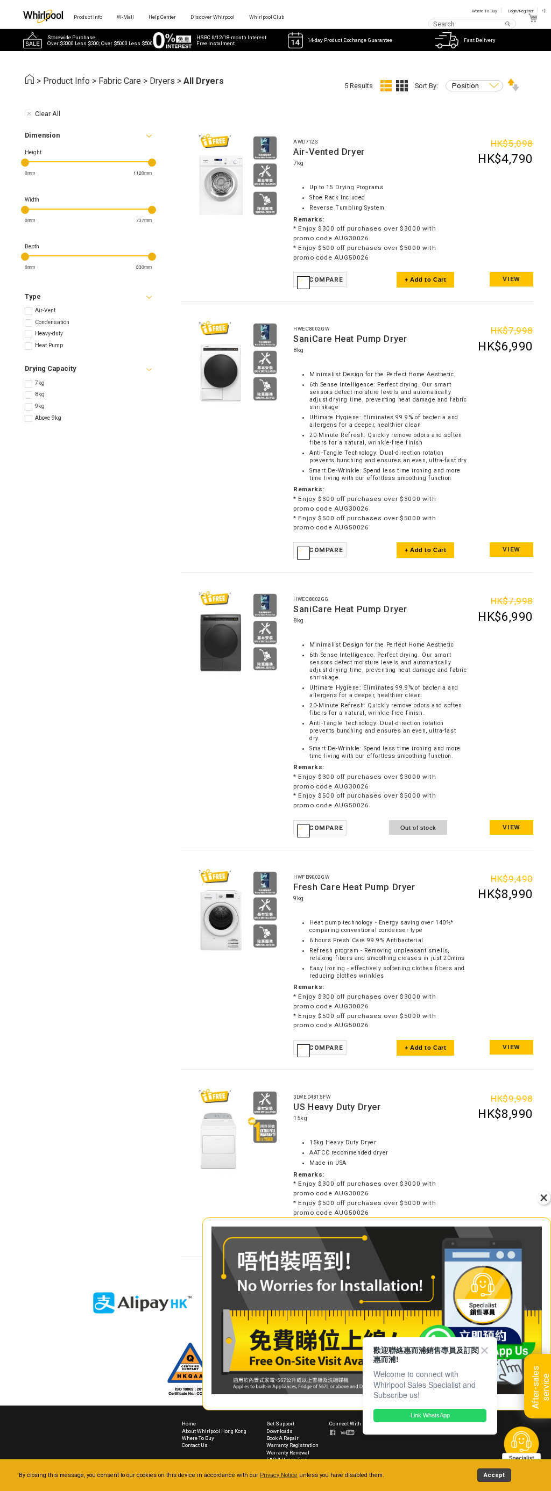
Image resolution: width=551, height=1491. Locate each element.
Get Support (280, 1424)
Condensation (52, 322)
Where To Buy (484, 11)
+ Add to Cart (426, 279)
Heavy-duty (49, 333)
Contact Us (195, 1445)
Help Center (162, 17)
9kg (40, 406)
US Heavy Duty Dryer (336, 1107)
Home (189, 1424)
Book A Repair (282, 1438)
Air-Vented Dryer (328, 152)
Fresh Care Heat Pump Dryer (354, 887)
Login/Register (520, 11)
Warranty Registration (292, 1445)
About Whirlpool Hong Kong (214, 1431)
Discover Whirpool (212, 17)
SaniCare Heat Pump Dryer (350, 339)
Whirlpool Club (266, 17)
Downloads (279, 1431)
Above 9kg (48, 418)
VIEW (511, 279)
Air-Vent (45, 310)
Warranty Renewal (287, 1453)
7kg (40, 383)
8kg (40, 394)
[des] (513, 89)
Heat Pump (49, 345)
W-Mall (125, 17)
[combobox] (472, 23)
